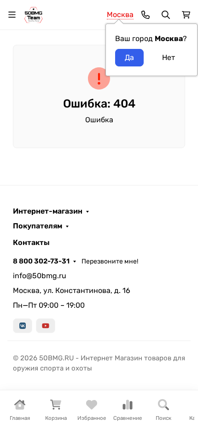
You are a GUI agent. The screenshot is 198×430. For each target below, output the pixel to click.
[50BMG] (33, 14)
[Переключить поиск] (165, 14)
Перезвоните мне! (110, 261)
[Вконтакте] (22, 325)
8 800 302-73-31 (41, 261)
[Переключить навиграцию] (12, 14)
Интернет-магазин (47, 211)
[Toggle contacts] (145, 14)
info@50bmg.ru (39, 275)
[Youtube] (45, 325)
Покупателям (37, 226)
